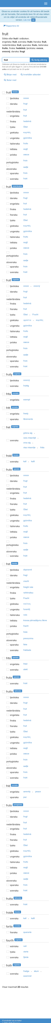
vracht (26, 581)
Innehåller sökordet (32, 74)
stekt (25, 669)
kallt (33, 461)
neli (24, 946)
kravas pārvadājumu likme (35, 620)
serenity (26, 791)
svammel (27, 975)
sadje (25, 167)
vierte (25, 951)
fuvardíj (26, 609)
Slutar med (11, 80)
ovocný (37, 285)
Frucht (35, 314)
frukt (25, 178)
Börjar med (11, 74)
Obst (25, 126)
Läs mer (27, 19)
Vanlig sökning (40, 59)
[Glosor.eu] (7, 3)
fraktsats (27, 650)
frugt (25, 103)
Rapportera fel (12, 25)
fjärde (25, 957)
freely (25, 413)
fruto (25, 160)
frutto (25, 143)
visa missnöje (29, 447)
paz (25, 797)
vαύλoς (27, 603)
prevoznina (28, 638)
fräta (42, 447)
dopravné (27, 569)
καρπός (27, 132)
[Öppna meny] (46, 3)
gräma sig (27, 432)
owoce (26, 154)
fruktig (26, 385)
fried (25, 663)
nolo (25, 614)
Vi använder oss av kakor (12, 1020)
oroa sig (27, 442)
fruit (25, 109)
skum (36, 971)
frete (25, 631)
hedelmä (27, 121)
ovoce (26, 98)
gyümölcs (27, 137)
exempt (26, 399)
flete (25, 644)
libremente (28, 419)
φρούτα (27, 320)
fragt (25, 575)
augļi (25, 148)
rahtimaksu (28, 592)
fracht (25, 625)
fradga (26, 971)
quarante (27, 932)
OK (33, 20)
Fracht (26, 598)
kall (24, 461)
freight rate (28, 587)
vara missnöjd (29, 437)
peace (38, 791)
